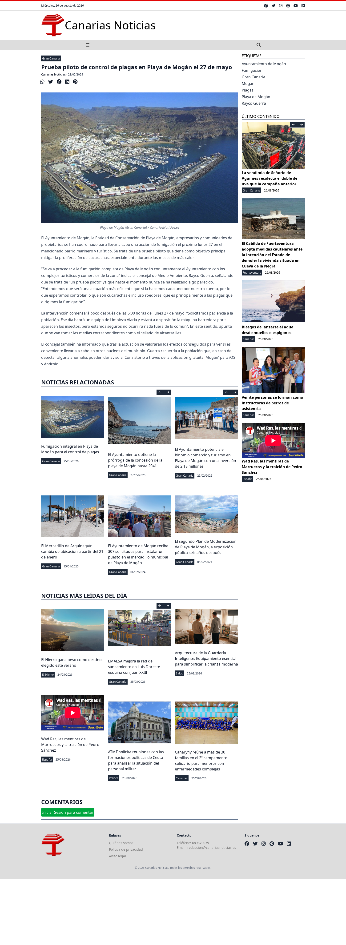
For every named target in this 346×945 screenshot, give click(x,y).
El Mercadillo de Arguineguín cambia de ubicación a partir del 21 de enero (72, 551)
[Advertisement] (141, 912)
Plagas (247, 90)
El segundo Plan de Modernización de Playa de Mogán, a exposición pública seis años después (206, 547)
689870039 (200, 843)
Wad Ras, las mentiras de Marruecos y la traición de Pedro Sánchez (70, 744)
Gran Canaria (51, 58)
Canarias (182, 778)
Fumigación (252, 70)
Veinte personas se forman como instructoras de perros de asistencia (272, 403)
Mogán (248, 83)
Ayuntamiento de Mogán (264, 63)
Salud (179, 673)
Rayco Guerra (254, 103)
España (47, 760)
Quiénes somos (121, 843)
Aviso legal (117, 856)
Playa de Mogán (256, 96)
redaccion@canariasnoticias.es (211, 847)
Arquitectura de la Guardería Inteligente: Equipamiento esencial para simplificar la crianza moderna (206, 658)
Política (113, 778)
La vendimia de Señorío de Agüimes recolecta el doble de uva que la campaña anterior (269, 178)
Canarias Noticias (53, 74)
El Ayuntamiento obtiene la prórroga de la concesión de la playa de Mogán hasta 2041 (135, 460)
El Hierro (48, 675)
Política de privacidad (126, 849)
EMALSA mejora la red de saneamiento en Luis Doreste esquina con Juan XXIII (134, 666)
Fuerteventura (252, 273)
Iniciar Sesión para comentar (67, 812)
